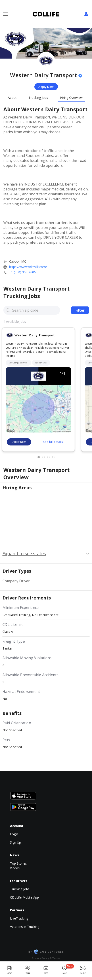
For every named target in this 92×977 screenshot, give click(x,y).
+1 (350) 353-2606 (22, 272)
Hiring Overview (71, 97)
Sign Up (15, 842)
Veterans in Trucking (24, 926)
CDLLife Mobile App (24, 897)
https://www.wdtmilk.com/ (28, 267)
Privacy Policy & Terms (46, 958)
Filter (80, 310)
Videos (15, 868)
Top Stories (18, 863)
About (12, 97)
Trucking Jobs (38, 97)
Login (14, 834)
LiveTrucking (19, 918)
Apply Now (46, 87)
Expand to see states (24, 554)
